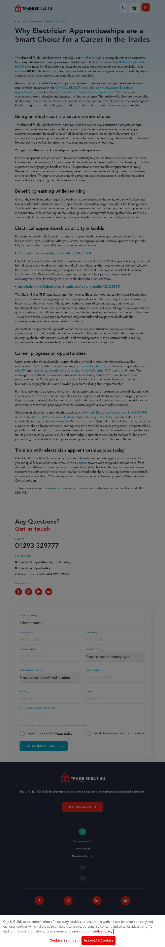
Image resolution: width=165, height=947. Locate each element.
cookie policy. (102, 931)
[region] (82, 931)
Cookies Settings (63, 940)
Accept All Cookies (98, 940)
